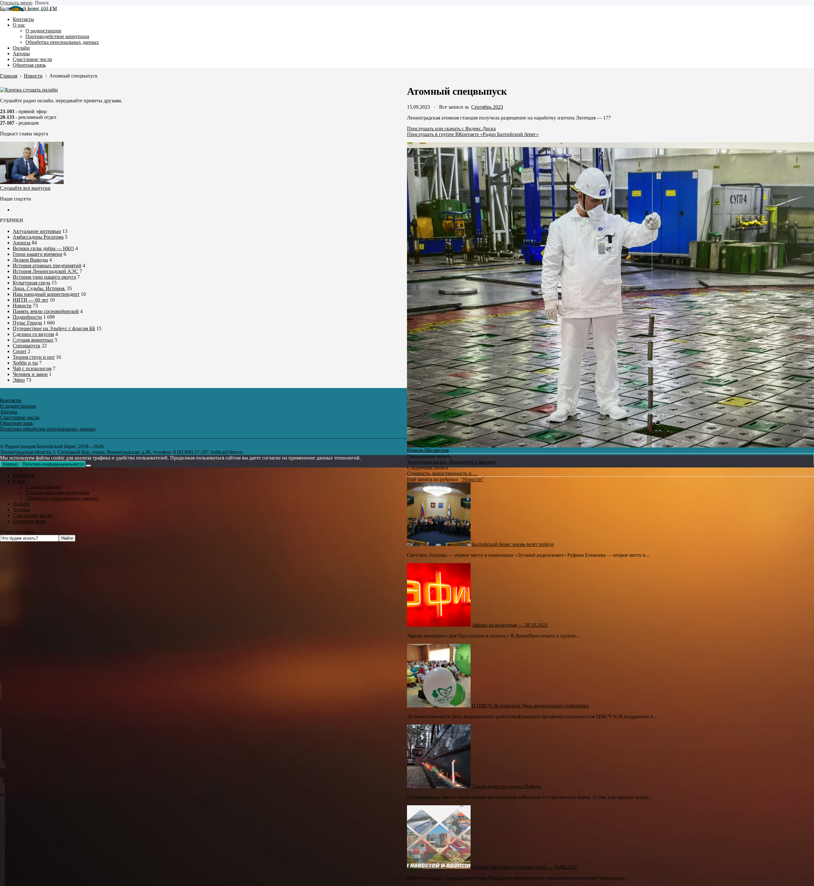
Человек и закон (30, 374)
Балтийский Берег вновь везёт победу (513, 544)
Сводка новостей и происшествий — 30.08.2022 (524, 867)
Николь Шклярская (428, 450)
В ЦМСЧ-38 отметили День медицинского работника (530, 705)
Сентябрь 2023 (487, 107)
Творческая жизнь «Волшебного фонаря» (452, 462)
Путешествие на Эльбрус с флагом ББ (54, 328)
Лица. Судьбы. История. (39, 288)
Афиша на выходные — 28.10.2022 (510, 625)
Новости (22, 305)
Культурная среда (31, 282)
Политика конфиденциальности (53, 464)
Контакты (23, 475)
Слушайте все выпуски (25, 188)
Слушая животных (33, 340)
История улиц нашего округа (44, 277)
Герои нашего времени (37, 254)
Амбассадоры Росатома (38, 237)
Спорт (19, 351)
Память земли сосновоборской (46, 311)
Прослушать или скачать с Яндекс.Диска (451, 128)
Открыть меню (16, 2)
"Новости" (472, 479)
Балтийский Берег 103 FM (28, 8)
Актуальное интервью (37, 231)
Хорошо (10, 464)
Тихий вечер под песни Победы (507, 786)
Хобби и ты (25, 362)
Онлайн (21, 504)
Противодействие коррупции (57, 492)
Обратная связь (29, 521)
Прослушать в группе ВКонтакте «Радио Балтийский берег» (473, 134)
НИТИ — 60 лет (30, 300)
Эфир (19, 380)
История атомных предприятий (47, 265)
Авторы (21, 509)
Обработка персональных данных (62, 498)
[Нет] (88, 466)
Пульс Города (27, 322)
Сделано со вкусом (33, 334)
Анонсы (22, 242)
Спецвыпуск (26, 345)
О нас (19, 481)
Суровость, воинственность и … (442, 473)
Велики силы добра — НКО (43, 248)
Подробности (27, 317)
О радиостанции (43, 486)
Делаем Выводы (30, 259)
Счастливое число (32, 515)
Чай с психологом (32, 368)
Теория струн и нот (34, 357)
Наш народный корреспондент (46, 294)
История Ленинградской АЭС (45, 271)
